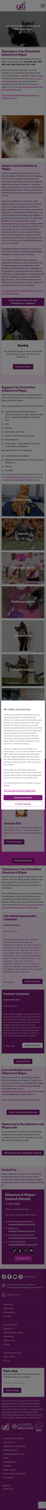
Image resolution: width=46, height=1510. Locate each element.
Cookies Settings (23, 804)
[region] (23, 755)
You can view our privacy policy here (19, 791)
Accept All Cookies (23, 798)
